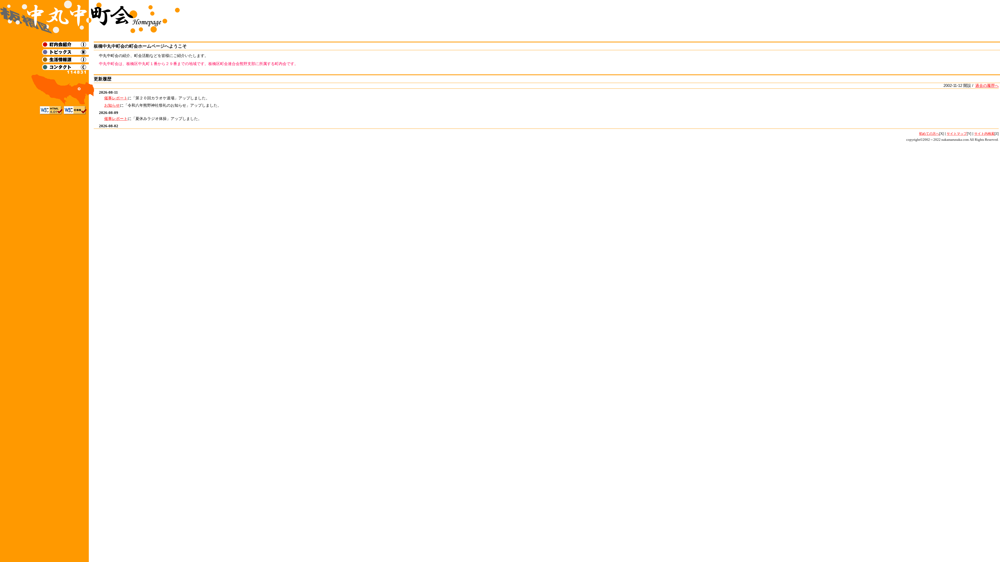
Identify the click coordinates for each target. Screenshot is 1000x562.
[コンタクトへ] (65, 68)
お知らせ (112, 105)
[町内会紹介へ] (65, 45)
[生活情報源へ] (65, 61)
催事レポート (116, 98)
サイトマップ (957, 134)
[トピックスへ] (65, 53)
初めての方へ (929, 134)
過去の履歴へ (987, 85)
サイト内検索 (984, 134)
